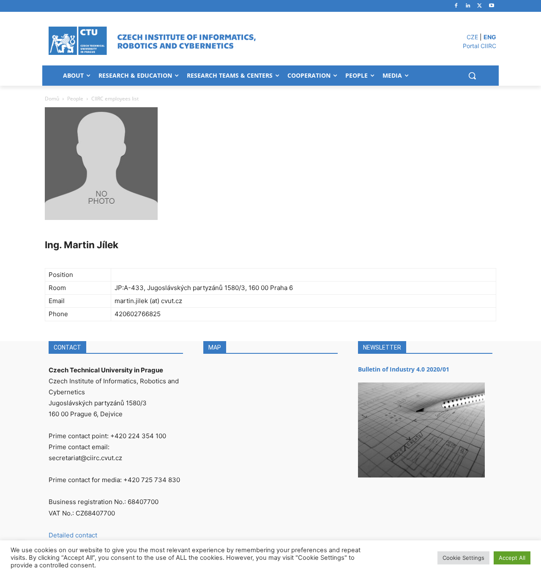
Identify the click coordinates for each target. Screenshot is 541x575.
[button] (472, 75)
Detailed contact (73, 535)
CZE (472, 37)
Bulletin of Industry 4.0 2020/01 (403, 369)
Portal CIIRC (479, 45)
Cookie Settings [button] (463, 557)
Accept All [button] (512, 557)
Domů (52, 98)
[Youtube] (491, 6)
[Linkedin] (468, 6)
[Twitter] (479, 6)
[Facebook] (456, 6)
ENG (490, 37)
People (75, 98)
